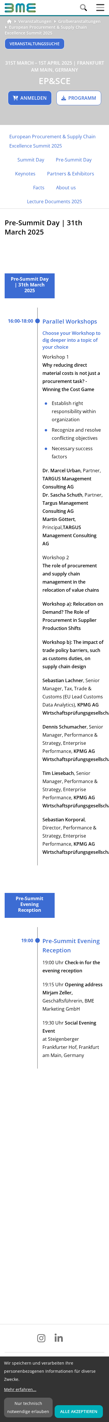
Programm (82, 98)
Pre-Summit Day (74, 160)
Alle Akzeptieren (78, 1411)
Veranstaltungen (34, 21)
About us (66, 187)
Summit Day (30, 160)
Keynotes (25, 173)
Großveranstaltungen (79, 21)
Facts (38, 187)
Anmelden (33, 98)
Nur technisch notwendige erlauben (28, 1407)
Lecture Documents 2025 (54, 201)
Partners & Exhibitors (70, 173)
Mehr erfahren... (20, 1389)
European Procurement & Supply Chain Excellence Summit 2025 (46, 30)
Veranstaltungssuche (35, 43)
